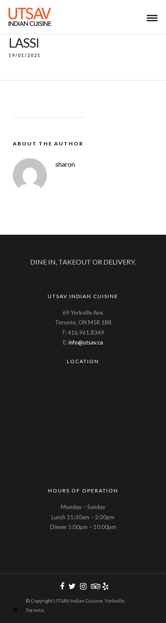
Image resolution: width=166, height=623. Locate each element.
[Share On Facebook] (24, 589)
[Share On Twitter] (36, 589)
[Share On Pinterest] (49, 589)
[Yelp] (105, 586)
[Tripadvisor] (94, 586)
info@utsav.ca (86, 342)
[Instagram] (83, 586)
